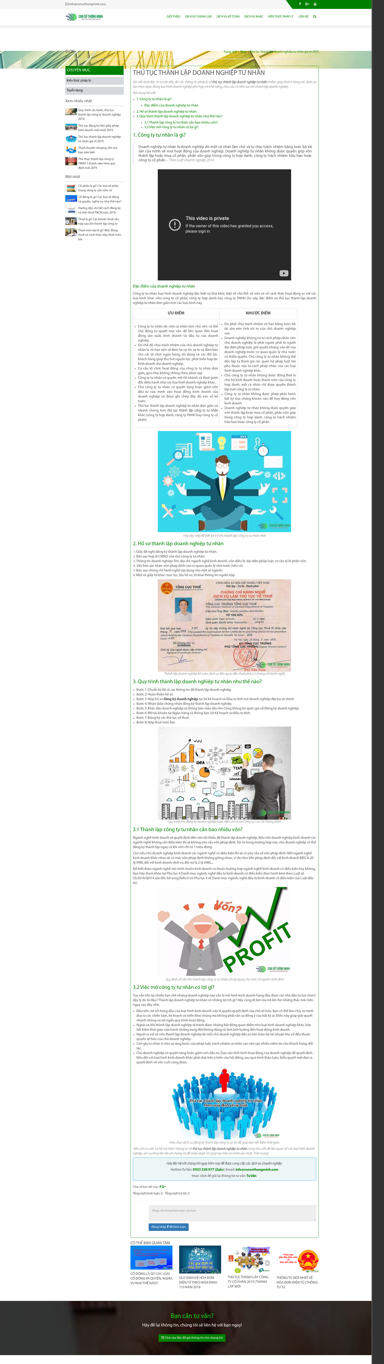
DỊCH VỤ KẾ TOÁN (228, 16)
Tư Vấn (251, 1176)
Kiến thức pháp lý (79, 80)
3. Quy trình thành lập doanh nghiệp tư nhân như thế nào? (179, 116)
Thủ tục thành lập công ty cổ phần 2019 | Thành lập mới (248, 1282)
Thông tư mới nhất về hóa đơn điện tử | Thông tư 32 (297, 1282)
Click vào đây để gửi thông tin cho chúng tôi (193, 1338)
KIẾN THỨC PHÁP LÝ (281, 16)
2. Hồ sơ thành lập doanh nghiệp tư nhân (166, 112)
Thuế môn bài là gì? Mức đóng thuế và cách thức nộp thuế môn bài (99, 235)
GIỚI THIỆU (173, 16)
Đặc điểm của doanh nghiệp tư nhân (171, 105)
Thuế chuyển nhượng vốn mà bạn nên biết (97, 150)
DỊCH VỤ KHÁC (253, 16)
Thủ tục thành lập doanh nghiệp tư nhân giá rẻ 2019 (99, 139)
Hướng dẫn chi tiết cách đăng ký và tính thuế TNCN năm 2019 (99, 210)
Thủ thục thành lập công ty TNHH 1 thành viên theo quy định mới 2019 (97, 164)
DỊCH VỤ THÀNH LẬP (198, 16)
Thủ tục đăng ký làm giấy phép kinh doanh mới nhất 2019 (98, 128)
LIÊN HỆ (303, 16)
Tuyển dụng (75, 90)
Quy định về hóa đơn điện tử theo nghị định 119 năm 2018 (198, 1282)
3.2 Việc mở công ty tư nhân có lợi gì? (171, 127)
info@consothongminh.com (257, 1170)
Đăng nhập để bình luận (169, 1227)
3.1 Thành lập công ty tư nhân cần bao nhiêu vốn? (181, 122)
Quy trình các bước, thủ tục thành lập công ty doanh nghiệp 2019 (99, 115)
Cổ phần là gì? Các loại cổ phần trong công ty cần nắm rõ (98, 188)
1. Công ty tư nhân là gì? (154, 99)
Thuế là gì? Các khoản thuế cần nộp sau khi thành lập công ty (98, 222)
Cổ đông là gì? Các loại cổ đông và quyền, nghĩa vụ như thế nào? (100, 199)
